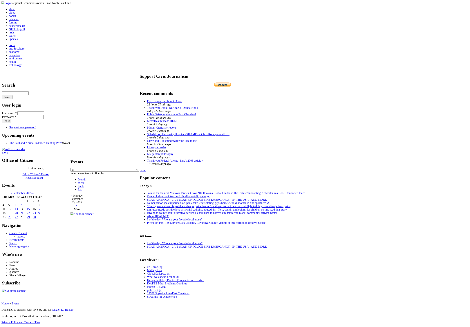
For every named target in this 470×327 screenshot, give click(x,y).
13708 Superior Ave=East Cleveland (168, 293)
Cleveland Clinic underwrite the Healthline (172, 140)
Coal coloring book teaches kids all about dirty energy (178, 196)
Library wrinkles (156, 147)
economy (14, 51)
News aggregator (19, 246)
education (14, 55)
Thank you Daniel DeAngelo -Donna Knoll (172, 107)
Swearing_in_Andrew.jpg (162, 296)
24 (38, 213)
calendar (14, 19)
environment (16, 58)
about (12, 9)
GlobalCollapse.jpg (158, 273)
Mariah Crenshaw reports (161, 127)
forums (13, 22)
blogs (12, 12)
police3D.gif (154, 290)
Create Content (18, 233)
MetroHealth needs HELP (162, 121)
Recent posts (16, 239)
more (5, 152)
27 (16, 217)
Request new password (22, 127)
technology (15, 65)
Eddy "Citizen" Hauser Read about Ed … (36, 176)
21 (21, 213)
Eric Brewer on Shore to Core (164, 101)
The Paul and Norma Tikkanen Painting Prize (35, 143)
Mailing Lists (154, 270)
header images (17, 25)
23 (34, 213)
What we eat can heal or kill (163, 276)
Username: (9, 113)
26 (9, 217)
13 (16, 209)
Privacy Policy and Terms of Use (20, 322)
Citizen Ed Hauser (62, 309)
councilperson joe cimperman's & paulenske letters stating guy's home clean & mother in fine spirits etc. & (208, 202)
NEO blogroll (17, 29)
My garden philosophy (160, 154)
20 (16, 213)
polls (11, 32)
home (12, 45)
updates (13, 39)
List (80, 189)
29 (28, 217)
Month (82, 179)
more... (21, 236)
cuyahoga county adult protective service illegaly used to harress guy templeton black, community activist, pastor (212, 212)
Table (81, 186)
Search (13, 243)
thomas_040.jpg (156, 286)
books (12, 15)
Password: (9, 116)
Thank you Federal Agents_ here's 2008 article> (175, 160)
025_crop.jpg (154, 266)
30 (34, 217)
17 (38, 209)
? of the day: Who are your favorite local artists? (175, 219)
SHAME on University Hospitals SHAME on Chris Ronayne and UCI (188, 134)
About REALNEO (158, 216)
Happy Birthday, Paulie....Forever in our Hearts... (175, 280)
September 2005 (22, 193)
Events (15, 303)
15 (28, 209)
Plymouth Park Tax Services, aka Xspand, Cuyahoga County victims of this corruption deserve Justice (206, 222)
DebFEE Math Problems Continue (167, 283)
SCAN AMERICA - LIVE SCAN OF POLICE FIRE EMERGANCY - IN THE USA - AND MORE (207, 199)
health (12, 61)
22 (28, 213)
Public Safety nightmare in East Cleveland (171, 114)
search (12, 35)
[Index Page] (6, 3)
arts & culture (16, 48)
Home (5, 303)
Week (81, 182)
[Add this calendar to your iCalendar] (13, 149)
